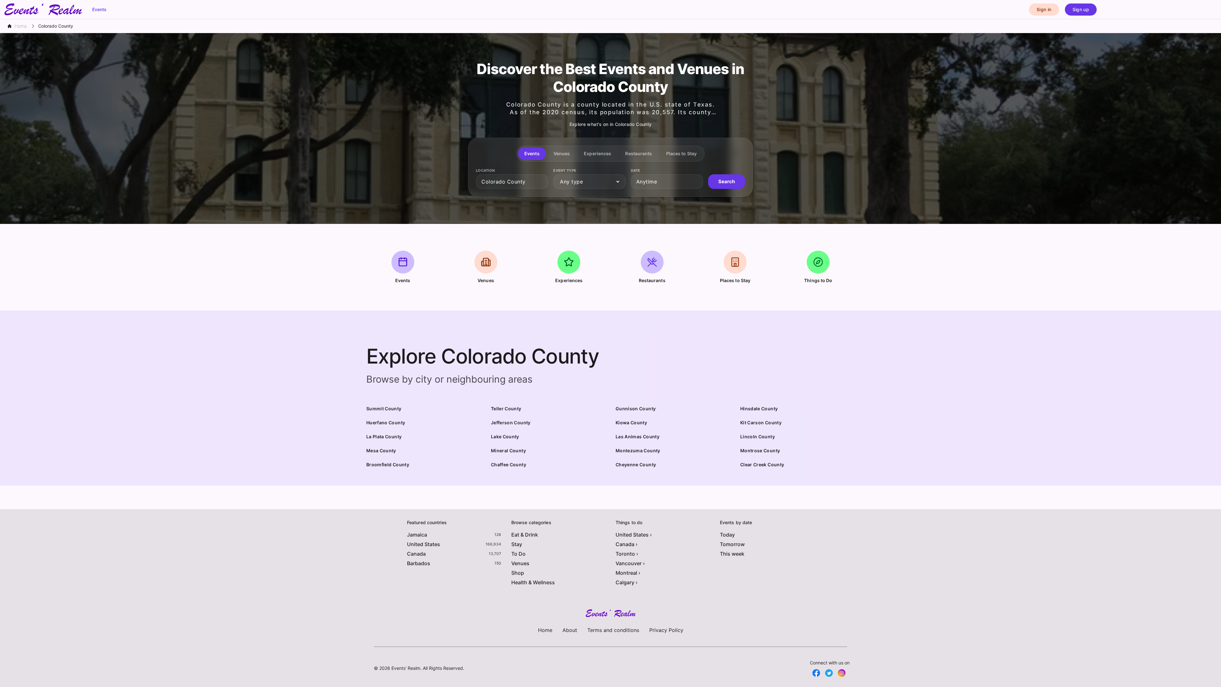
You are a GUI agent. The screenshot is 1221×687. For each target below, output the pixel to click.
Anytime (646, 181)
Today (727, 534)
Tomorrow (732, 544)
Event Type (564, 170)
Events (99, 9)
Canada (416, 554)
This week (732, 554)
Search (726, 181)
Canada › (627, 544)
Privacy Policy (666, 630)
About (569, 630)
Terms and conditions (613, 630)
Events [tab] (532, 153)
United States (423, 544)
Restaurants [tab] (638, 153)
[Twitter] (829, 673)
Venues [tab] (562, 153)
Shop (517, 573)
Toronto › (627, 554)
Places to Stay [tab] (681, 153)
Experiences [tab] (597, 153)
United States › (634, 534)
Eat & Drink (524, 534)
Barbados (418, 563)
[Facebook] (816, 673)
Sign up (1081, 9)
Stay (516, 544)
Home (545, 630)
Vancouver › (630, 563)
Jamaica (417, 534)
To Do (518, 554)
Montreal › (628, 573)
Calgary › (627, 582)
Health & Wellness (533, 582)
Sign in (1044, 9)
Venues (520, 563)
